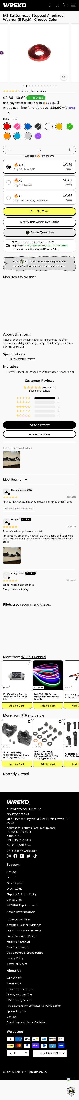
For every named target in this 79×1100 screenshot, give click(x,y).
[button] (10, 91)
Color (10, 119)
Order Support (15, 883)
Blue (27, 126)
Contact (11, 872)
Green (69, 126)
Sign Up (26, 266)
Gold (59, 126)
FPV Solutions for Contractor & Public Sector (34, 1005)
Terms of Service (17, 964)
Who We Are (14, 978)
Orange (6, 136)
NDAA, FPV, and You (19, 994)
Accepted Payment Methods (24, 925)
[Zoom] (63, 77)
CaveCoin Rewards (18, 947)
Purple (38, 136)
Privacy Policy (15, 958)
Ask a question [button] (39, 434)
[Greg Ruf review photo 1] (12, 555)
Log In (16, 266)
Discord (11, 877)
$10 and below (32, 715)
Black (38, 126)
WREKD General (33, 657)
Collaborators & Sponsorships (25, 952)
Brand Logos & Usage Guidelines (27, 1022)
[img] (10, 497)
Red (6, 126)
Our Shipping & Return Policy (24, 930)
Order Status (14, 888)
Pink (17, 126)
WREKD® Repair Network (22, 905)
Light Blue (17, 136)
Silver (27, 136)
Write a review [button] (39, 425)
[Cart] (65, 5)
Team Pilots (14, 983)
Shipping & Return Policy (21, 894)
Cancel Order (14, 899)
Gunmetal (48, 126)
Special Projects (16, 1011)
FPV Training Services (20, 1000)
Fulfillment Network (18, 941)
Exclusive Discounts (18, 919)
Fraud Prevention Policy (21, 936)
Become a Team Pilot (20, 989)
